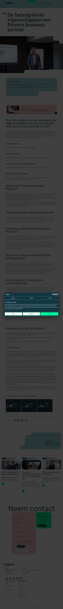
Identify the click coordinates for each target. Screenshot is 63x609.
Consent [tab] (13, 297)
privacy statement (9, 308)
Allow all (49, 313)
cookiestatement (19, 308)
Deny (13, 313)
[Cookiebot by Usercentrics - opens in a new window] (52, 294)
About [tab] (50, 297)
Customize (30, 313)
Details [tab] (31, 297)
